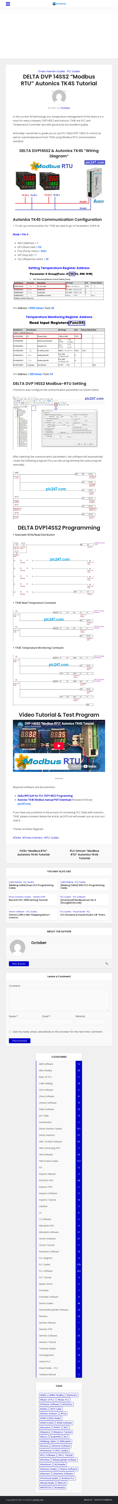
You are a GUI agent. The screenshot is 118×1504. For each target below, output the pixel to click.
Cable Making (15, 882)
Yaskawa (60, 1487)
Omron (45, 1445)
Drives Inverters (33, 837)
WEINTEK (46, 1487)
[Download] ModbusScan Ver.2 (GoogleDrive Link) (78, 901)
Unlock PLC (69, 1478)
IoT (67, 1427)
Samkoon (46, 1464)
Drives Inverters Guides (51, 71)
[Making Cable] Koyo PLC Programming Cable (31, 887)
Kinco (44, 1436)
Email (46, 1016)
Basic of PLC (48, 1399)
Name (13, 1016)
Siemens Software (64, 1473)
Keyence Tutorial (63, 1432)
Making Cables (49, 1441)
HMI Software (65, 1422)
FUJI (64, 1413)
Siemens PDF (39, 896)
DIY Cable (56, 1408)
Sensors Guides (49, 1469)
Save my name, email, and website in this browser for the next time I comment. (58, 1031)
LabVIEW (56, 1436)
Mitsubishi (66, 1441)
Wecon (62, 1482)
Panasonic (47, 1450)
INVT (57, 1427)
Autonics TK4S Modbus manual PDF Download (44, 799)
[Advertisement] (59, 37)
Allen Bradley (57, 1395)
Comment (14, 985)
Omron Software (16, 911)
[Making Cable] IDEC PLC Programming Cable (82, 887)
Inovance (46, 1427)
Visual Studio (48, 1482)
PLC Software (79, 896)
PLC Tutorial (66, 1455)
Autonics (73, 1395)
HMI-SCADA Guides (51, 1418)
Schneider (61, 1464)
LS (66, 1436)
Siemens (46, 1473)
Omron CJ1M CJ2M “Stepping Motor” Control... (29, 916)
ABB (44, 1395)
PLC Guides (73, 71)
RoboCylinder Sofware (65, 1459)
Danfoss (68, 1404)
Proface (45, 1459)
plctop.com (38, 1499)
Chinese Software (50, 1404)
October (65, 108)
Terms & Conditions (103, 1499)
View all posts (19, 963)
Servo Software (69, 1469)
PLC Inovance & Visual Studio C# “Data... (84, 914)
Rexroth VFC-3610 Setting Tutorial (28, 900)
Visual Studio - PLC (81, 911)
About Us (88, 1499)
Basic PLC (64, 1399)
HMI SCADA (47, 1422)
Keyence (46, 1432)
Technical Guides (50, 1478)
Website (80, 1016)
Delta (18, 837)
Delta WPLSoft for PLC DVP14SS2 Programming (45, 795)
